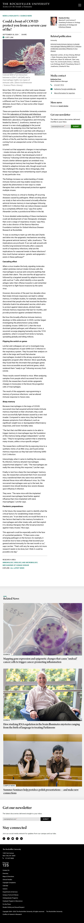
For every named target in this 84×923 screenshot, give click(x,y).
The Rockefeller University (12, 849)
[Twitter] (8, 839)
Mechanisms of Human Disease (16, 565)
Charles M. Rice (24, 117)
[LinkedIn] (21, 839)
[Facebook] (4, 839)
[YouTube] (12, 839)
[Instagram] (17, 839)
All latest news (17, 568)
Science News (26, 16)
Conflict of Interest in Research (12, 914)
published (25, 125)
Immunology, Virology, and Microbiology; (20, 562)
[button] (8, 37)
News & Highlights (11, 16)
